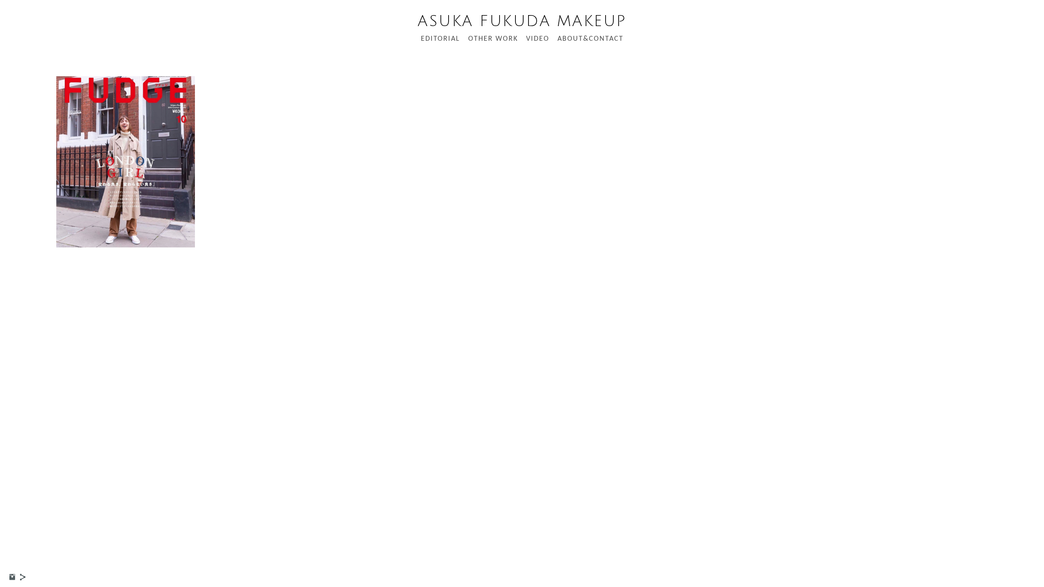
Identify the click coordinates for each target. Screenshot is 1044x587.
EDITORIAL (440, 39)
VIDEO (537, 39)
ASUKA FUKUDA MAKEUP (522, 21)
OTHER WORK (493, 39)
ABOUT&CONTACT (590, 39)
